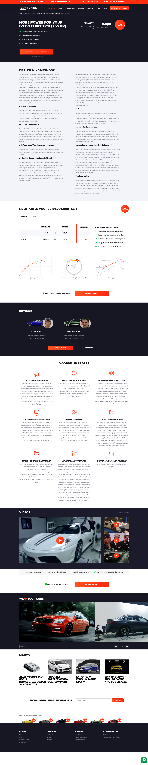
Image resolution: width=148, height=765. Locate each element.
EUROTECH (40, 14)
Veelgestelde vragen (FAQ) (111, 737)
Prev (116, 646)
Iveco (33, 14)
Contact (105, 8)
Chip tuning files (80, 740)
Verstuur (118, 700)
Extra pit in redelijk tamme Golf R (86, 679)
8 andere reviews (87, 348)
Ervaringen (90, 8)
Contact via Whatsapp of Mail (57, 584)
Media (49, 737)
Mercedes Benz (24, 740)
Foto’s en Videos (70, 8)
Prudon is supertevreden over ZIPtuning (58, 679)
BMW (20, 737)
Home (20, 14)
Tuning (60, 8)
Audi (20, 734)
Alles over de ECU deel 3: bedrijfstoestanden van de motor (32, 680)
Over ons (50, 734)
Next (127, 646)
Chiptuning (51, 8)
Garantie (81, 8)
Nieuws (49, 740)
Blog (98, 8)
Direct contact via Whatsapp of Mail (36, 52)
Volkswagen (23, 742)
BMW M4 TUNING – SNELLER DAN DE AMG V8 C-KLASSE (116, 679)
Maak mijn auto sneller (119, 8)
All (45, 14)
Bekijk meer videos (123, 512)
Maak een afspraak (91, 293)
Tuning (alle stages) (81, 737)
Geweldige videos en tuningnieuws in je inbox (51, 700)
